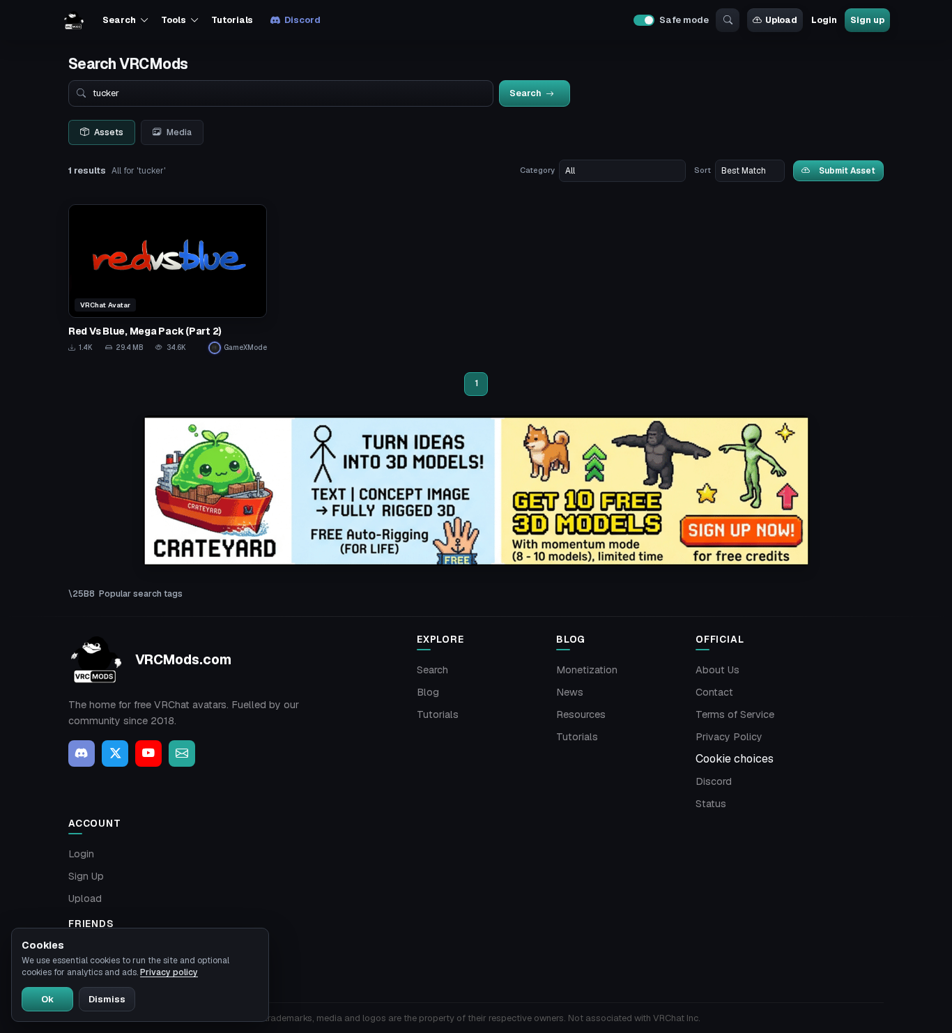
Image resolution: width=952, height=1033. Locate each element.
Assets (108, 132)
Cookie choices (735, 758)
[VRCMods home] (74, 20)
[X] (115, 753)
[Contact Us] (182, 753)
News (569, 692)
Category (537, 170)
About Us (717, 670)
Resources (581, 714)
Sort (702, 170)
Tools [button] (173, 20)
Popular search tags (141, 593)
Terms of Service (735, 714)
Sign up (867, 20)
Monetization (586, 670)
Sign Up (86, 876)
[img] (476, 491)
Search (432, 670)
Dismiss (107, 999)
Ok (47, 999)
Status (711, 803)
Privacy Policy (729, 736)
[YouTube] (148, 753)
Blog (428, 692)
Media (179, 132)
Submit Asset (847, 170)
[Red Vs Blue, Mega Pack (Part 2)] (167, 279)
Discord (302, 20)
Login (823, 20)
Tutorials (232, 20)
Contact (714, 692)
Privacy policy (169, 972)
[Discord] (81, 753)
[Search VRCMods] (727, 20)
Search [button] (118, 20)
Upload (781, 20)
